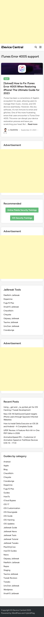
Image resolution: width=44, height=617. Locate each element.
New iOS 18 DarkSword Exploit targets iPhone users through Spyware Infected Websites (21, 417)
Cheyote (7, 314)
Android (7, 462)
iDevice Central (12, 47)
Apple (6, 79)
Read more (32, 124)
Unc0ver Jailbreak (11, 326)
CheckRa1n (8, 311)
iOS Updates (9, 524)
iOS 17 (6, 504)
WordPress (16, 613)
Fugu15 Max (9, 303)
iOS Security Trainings (22, 218)
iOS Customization (12, 508)
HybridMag (30, 613)
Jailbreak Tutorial (11, 539)
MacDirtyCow (10, 547)
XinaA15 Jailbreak (11, 307)
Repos (6, 566)
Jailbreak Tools (10, 535)
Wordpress (8, 589)
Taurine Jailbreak (11, 322)
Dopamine (8, 299)
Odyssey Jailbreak (11, 318)
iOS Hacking (9, 520)
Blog (5, 469)
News (6, 555)
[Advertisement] (22, 22)
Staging (7, 570)
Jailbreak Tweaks (11, 543)
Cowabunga (9, 330)
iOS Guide (8, 516)
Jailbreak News (10, 531)
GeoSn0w (14, 130)
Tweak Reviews (10, 578)
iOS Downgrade (10, 512)
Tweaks (7, 582)
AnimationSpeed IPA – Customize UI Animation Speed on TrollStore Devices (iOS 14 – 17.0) (21, 440)
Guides (7, 493)
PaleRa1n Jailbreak (12, 295)
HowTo (7, 496)
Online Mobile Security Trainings (22, 210)
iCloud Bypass (10, 500)
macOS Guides (10, 551)
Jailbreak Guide (10, 527)
